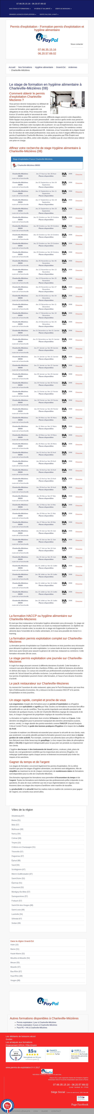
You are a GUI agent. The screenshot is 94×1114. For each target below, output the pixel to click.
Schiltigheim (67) (18, 869)
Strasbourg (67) (18, 816)
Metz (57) (15, 825)
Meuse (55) (15, 963)
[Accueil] (8, 4)
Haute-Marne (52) (17, 954)
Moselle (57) (15, 967)
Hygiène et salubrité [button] (42, 9)
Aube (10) (14, 945)
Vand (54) (15, 865)
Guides (9, 1039)
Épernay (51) (17, 883)
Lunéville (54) (17, 914)
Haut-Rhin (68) (16, 976)
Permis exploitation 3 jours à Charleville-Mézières (37, 1025)
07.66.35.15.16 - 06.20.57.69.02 (31, 4)
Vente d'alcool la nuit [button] (48, 14)
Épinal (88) (16, 861)
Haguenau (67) (18, 856)
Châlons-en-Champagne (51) (23, 847)
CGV (35, 1111)
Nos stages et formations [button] (19, 9)
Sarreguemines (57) (20, 896)
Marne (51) (14, 949)
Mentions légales (19, 1111)
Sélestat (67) (17, 919)
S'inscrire (79, 174)
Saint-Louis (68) (18, 910)
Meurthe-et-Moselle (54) (20, 958)
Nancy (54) (16, 834)
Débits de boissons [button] (62, 9)
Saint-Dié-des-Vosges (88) (22, 905)
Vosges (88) (15, 980)
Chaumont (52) (18, 887)
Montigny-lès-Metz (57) (21, 892)
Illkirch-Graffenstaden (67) (22, 874)
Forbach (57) (17, 901)
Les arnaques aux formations (19, 1042)
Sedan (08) (16, 923)
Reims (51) (16, 820)
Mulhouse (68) (17, 829)
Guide (44, 1111)
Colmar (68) (16, 838)
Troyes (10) (16, 843)
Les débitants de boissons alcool (21, 1036)
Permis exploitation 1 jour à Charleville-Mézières (36, 1022)
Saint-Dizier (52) (18, 878)
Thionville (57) (17, 852)
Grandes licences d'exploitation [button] (22, 14)
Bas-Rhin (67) (16, 971)
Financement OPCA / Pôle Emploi (21, 1045)
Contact (56, 1111)
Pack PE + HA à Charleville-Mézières (32, 1028)
